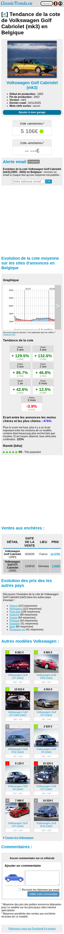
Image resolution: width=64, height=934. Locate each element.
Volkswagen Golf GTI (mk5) (18, 825)
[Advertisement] (32, 220)
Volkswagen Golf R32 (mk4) (18, 751)
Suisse (14, 617)
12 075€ (55, 554)
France (14, 605)
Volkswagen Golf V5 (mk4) (46, 751)
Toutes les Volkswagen (19, 837)
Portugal (14, 620)
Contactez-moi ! (9, 334)
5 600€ (56, 566)
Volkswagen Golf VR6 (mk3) (46, 676)
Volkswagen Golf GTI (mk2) (46, 788)
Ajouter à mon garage (32, 112)
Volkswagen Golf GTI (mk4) (46, 714)
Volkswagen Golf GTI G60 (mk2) (18, 714)
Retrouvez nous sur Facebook (26, 928)
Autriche (14, 614)
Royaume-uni (17, 629)
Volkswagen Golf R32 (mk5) (46, 825)
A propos (50, 928)
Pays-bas (15, 611)
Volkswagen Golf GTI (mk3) (18, 676)
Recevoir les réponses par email (40, 889)
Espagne (15, 623)
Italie (12, 626)
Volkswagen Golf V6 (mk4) (18, 788)
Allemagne (16, 608)
